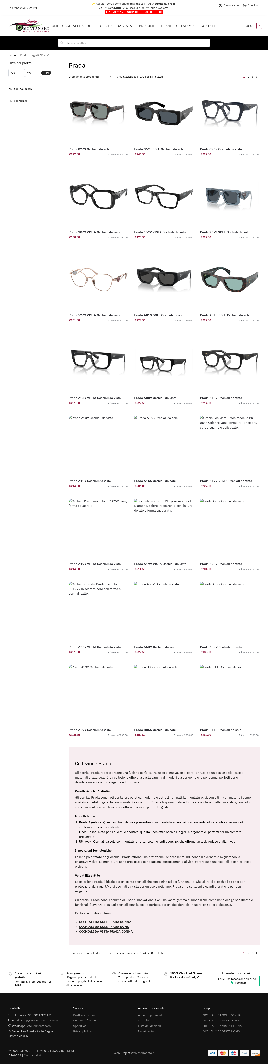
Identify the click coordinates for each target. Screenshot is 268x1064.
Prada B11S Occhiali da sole (220, 730)
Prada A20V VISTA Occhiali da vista (95, 647)
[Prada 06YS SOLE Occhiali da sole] (164, 113)
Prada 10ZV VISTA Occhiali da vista (95, 232)
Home (12, 55)
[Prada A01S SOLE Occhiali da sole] (164, 279)
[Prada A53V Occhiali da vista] (164, 611)
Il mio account (232, 5)
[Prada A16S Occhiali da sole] (164, 445)
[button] (253, 26)
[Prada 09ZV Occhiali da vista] (230, 113)
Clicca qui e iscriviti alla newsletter (147, 8)
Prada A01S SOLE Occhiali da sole (159, 315)
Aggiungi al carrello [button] (98, 162)
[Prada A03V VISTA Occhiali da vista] (98, 362)
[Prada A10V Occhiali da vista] (230, 362)
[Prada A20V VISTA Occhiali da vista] (98, 611)
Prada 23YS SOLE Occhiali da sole (225, 232)
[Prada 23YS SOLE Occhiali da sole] (230, 196)
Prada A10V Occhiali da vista (221, 398)
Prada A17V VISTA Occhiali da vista (226, 481)
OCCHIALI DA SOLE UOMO (221, 1020)
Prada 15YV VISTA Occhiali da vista (160, 232)
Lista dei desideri (149, 1026)
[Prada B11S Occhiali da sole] (230, 694)
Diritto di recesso (84, 1015)
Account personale (150, 1015)
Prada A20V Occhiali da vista (221, 564)
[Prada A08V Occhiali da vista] (164, 362)
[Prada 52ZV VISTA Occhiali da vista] (98, 279)
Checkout (254, 5)
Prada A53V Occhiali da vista (155, 647)
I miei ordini (146, 1031)
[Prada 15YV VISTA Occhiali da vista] (164, 196)
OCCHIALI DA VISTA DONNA (222, 1026)
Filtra (46, 72)
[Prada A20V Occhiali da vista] (230, 528)
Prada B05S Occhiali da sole (155, 730)
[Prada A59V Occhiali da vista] (230, 611)
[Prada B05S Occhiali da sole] (164, 694)
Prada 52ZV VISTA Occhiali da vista (95, 315)
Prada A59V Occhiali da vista (221, 647)
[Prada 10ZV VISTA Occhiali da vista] (98, 196)
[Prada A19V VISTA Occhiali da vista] (98, 528)
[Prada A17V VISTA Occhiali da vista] (230, 445)
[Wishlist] (122, 90)
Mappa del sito (33, 1055)
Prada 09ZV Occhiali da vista (221, 149)
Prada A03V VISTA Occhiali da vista (95, 398)
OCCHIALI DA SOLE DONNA (222, 1015)
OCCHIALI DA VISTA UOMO (221, 1031)
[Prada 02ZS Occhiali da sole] (98, 113)
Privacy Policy (82, 1031)
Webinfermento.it (142, 1053)
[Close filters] (52, 63)
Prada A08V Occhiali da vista (155, 398)
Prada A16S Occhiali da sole (155, 481)
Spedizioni (80, 1026)
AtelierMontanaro (39, 1026)
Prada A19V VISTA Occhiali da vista (95, 564)
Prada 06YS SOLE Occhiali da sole (159, 149)
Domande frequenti (86, 1020)
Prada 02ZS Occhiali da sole (89, 149)
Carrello (143, 1020)
